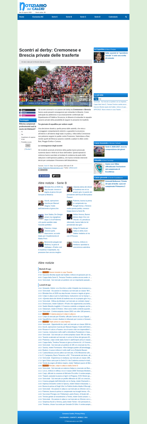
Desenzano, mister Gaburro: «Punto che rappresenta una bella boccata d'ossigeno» (74, 304)
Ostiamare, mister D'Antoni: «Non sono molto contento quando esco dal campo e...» (74, 309)
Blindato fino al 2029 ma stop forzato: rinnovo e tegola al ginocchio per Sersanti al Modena (77, 293)
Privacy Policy (80, 413)
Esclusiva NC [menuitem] (37, 17)
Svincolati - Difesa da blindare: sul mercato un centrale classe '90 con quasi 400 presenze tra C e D (80, 301)
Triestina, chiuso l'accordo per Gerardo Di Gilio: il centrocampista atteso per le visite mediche (78, 404)
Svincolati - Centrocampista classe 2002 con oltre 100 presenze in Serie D (71, 311)
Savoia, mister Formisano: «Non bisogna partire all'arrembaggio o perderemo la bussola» (77, 347)
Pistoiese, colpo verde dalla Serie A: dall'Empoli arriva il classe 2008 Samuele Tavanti (75, 340)
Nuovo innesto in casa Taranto (57, 272)
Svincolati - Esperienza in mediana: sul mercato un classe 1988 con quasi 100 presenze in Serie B (80, 358)
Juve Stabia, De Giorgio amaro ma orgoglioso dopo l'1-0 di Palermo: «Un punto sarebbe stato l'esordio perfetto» (50, 220)
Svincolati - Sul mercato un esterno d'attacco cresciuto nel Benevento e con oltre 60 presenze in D (80, 368)
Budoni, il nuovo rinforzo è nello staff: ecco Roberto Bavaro (65, 350)
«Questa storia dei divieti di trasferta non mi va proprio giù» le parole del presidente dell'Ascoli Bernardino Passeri (79, 192)
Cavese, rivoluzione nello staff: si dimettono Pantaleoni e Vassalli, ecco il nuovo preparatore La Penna (81, 332)
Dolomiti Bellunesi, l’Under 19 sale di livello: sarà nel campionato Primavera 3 (116, 183)
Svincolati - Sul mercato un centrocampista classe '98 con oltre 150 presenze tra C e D (75, 335)
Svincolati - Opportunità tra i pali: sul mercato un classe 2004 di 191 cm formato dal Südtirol (77, 324)
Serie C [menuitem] (83, 17)
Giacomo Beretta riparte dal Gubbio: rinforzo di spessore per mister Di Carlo (71, 275)
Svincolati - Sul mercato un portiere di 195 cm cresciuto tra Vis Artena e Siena (72, 345)
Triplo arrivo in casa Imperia (56, 322)
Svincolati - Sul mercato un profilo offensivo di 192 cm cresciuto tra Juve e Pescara (74, 378)
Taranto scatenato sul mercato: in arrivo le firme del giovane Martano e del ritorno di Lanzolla (78, 337)
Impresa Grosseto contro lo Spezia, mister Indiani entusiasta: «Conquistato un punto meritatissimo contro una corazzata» (88, 384)
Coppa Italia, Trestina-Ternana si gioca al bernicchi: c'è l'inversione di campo (72, 342)
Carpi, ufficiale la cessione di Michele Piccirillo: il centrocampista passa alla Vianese (75, 373)
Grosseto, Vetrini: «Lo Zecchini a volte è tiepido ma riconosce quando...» (70, 288)
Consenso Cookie (68, 413)
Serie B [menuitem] (69, 17)
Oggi (96, 99)
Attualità (97, 160)
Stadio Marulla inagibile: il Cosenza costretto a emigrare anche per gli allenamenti (74, 306)
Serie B (46, 166)
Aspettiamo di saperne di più (28, 138)
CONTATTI (73, 417)
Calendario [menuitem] (113, 17)
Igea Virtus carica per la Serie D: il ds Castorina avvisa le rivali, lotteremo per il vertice (75, 360)
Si (22, 131)
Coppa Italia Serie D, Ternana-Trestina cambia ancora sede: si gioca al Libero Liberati (75, 277)
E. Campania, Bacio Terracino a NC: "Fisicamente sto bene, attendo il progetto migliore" (76, 355)
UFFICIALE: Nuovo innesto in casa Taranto (107, 109)
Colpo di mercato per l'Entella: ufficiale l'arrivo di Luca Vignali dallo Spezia (71, 316)
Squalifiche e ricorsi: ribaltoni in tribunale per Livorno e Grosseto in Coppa (71, 319)
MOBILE (80, 417)
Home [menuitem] (21, 17)
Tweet (57, 176)
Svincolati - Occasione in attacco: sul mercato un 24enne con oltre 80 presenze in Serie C (77, 389)
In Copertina (99, 49)
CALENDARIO (64, 417)
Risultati (27, 149)
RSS (86, 417)
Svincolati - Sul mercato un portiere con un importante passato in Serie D (70, 280)
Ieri (100, 99)
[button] (27, 145)
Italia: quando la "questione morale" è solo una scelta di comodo (116, 55)
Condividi (45, 176)
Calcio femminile (101, 143)
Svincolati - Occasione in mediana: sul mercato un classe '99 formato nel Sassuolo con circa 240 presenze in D (85, 291)
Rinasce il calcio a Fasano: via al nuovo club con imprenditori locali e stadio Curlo (74, 329)
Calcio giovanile (100, 177)
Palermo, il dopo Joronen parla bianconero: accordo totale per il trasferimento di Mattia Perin (49, 233)
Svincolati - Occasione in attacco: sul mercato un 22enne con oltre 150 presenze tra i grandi (77, 399)
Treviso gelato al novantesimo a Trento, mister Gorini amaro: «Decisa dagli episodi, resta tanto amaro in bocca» (85, 397)
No (22, 134)
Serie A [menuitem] (55, 17)
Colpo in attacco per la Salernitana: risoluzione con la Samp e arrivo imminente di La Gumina (78, 296)
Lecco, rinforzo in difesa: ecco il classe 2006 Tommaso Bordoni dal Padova (71, 371)
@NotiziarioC (73, 168)
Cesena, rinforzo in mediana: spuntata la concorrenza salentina (81, 244)
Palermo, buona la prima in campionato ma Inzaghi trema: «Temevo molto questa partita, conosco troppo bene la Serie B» (79, 206)
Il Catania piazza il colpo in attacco (59, 314)
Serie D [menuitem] (97, 17)
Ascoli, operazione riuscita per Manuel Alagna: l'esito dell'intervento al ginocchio (72, 327)
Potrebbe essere (26, 142)
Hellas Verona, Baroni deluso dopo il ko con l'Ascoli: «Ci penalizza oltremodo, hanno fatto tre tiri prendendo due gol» (78, 220)
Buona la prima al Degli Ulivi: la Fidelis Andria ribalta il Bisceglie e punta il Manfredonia (76, 386)
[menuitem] (126, 17)
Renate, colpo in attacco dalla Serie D (60, 366)
